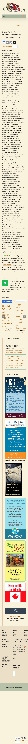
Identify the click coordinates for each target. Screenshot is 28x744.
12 (19, 647)
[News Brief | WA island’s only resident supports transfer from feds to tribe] (7, 301)
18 (17, 650)
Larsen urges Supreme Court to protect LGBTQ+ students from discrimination (21, 316)
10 (15, 647)
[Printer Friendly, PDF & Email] (9, 255)
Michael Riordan (10, 356)
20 (21, 650)
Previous (17, 25)
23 (14, 652)
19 (19, 650)
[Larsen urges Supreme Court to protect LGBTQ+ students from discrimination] (21, 301)
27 (21, 652)
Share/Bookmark (7, 46)
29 (24, 652)
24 (16, 652)
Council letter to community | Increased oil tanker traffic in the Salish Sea (15, 351)
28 (22, 652)
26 (19, 652)
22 (24, 650)
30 (14, 654)
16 (14, 650)
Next (23, 25)
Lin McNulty (14, 278)
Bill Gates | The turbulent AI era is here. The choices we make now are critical (15, 358)
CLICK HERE (6, 265)
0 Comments (7, 330)
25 (17, 652)
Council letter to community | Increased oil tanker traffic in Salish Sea (15, 366)
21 (22, 650)
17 (15, 650)
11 (17, 647)
